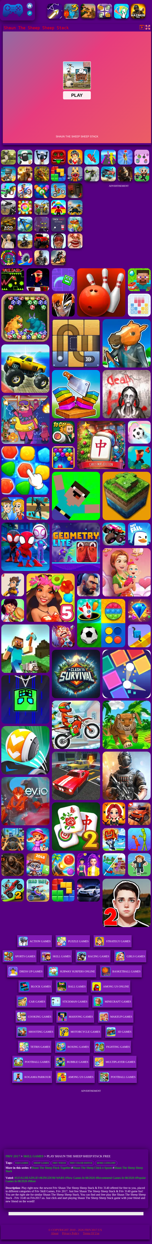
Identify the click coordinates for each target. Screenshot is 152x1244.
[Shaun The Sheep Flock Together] (25, 163)
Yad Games (21, 1163)
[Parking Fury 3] (75, 197)
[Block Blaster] (58, 180)
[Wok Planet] (41, 230)
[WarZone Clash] (125, 180)
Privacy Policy (70, 1233)
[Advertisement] (118, 213)
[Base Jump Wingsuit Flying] (25, 230)
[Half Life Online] (41, 264)
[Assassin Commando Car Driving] (8, 197)
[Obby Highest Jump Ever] (58, 213)
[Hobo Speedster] (25, 197)
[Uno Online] (121, 17)
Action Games (40, 941)
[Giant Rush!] (108, 163)
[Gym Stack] (141, 163)
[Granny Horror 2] (8, 247)
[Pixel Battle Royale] (8, 180)
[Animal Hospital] (75, 180)
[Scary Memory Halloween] (104, 17)
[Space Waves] (54, 17)
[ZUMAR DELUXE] (8, 264)
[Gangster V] (25, 180)
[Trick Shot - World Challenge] (58, 230)
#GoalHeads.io (26, 1177)
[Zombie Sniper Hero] (88, 17)
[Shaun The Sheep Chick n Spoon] (8, 163)
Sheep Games (41, 1163)
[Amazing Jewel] (25, 213)
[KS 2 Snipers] (91, 180)
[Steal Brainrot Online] (141, 180)
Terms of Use (91, 1233)
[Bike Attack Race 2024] (41, 213)
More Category (106, 1163)
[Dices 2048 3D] (75, 230)
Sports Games (25, 956)
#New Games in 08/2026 (80, 1177)
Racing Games (98, 956)
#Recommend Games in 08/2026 (115, 1177)
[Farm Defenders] (41, 180)
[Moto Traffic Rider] (75, 213)
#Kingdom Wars (52, 1177)
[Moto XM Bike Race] (58, 197)
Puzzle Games (78, 941)
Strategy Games (118, 941)
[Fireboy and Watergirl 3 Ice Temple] (71, 17)
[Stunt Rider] (58, 264)
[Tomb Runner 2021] (58, 163)
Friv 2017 (7, 18)
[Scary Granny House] (58, 247)
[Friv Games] (30, 7)
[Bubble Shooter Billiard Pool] (41, 197)
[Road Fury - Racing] (108, 180)
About (54, 1233)
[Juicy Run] (25, 264)
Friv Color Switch (81, 1163)
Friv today (59, 1163)
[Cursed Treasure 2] (75, 163)
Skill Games (62, 956)
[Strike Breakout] (8, 213)
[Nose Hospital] (75, 247)
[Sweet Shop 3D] (125, 163)
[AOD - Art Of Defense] (8, 230)
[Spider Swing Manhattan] (91, 163)
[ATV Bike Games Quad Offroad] (25, 247)
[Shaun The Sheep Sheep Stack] (41, 163)
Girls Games (136, 956)
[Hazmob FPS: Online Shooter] (138, 17)
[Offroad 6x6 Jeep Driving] (41, 247)
